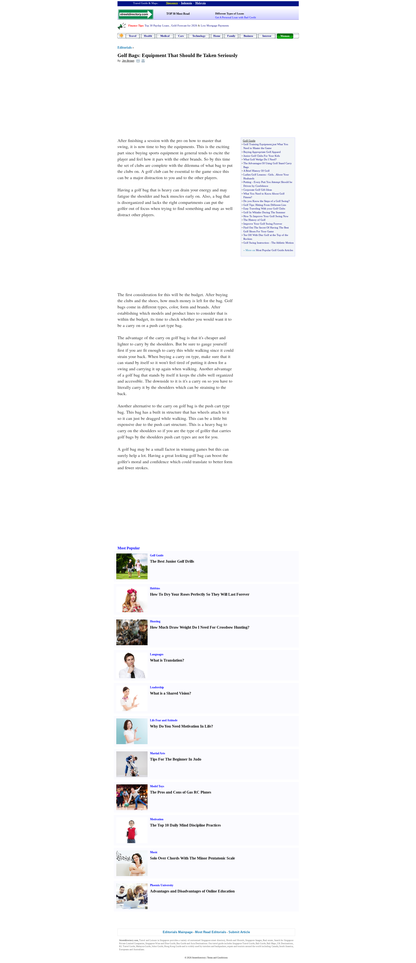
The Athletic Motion (282, 242)
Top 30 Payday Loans (157, 25)
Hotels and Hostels (235, 940)
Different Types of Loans (229, 13)
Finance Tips (135, 25)
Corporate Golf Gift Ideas (257, 189)
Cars (181, 35)
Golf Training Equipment (257, 144)
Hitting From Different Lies (270, 204)
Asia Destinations (199, 943)
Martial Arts (157, 753)
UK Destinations (285, 943)
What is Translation (166, 660)
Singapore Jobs (152, 949)
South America (286, 946)
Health (148, 35)
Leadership (157, 687)
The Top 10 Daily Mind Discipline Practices (185, 825)
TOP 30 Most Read (178, 13)
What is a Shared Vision (169, 693)
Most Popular (128, 548)
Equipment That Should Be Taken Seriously (190, 55)
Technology (199, 35)
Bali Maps (271, 943)
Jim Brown (128, 60)
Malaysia (200, 2)
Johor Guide (157, 946)
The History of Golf (254, 219)
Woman (284, 35)
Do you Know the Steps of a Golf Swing (265, 201)
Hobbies (155, 588)
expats (230, 946)
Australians (138, 949)
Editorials (124, 47)
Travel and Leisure (148, 940)
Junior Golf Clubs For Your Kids (261, 155)
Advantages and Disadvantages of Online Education (192, 891)
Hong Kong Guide (173, 946)
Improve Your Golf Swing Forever (262, 223)
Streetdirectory (199, 957)
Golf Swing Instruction (256, 242)
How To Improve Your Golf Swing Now (265, 216)
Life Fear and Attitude (163, 720)
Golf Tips (248, 204)
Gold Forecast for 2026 (184, 25)
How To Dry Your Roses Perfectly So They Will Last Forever (199, 594)
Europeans (124, 949)
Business (248, 35)
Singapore (172, 2)
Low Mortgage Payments (215, 25)
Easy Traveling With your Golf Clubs (264, 208)
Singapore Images (253, 940)
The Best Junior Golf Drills (172, 561)
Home (216, 35)
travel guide (218, 943)
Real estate (268, 940)
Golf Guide (156, 555)
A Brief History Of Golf (256, 170)
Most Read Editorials (210, 932)
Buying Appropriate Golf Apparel (262, 151)
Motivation (156, 819)
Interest (266, 35)
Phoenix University (161, 885)
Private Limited (126, 943)
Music (153, 852)
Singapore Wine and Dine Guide (160, 943)
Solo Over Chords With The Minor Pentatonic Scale (192, 858)
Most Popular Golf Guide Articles (274, 250)
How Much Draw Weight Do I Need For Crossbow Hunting (198, 627)
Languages (156, 654)
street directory (218, 940)
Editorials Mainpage (178, 932)
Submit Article (239, 932)
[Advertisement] (156, 101)
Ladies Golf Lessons (254, 174)
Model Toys (157, 786)
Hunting (155, 621)
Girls (270, 174)
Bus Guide (181, 943)
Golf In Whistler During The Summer (264, 212)
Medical (164, 35)
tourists (241, 946)
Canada (275, 946)
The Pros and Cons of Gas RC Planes (180, 792)
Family (231, 35)
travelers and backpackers (214, 946)
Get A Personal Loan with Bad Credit (235, 17)
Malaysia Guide (143, 946)
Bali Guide (261, 943)
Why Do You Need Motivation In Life (180, 726)
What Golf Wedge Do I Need (259, 159)
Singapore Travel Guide (244, 943)
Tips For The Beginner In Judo (175, 759)
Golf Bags (128, 55)
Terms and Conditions (217, 957)
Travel (132, 35)
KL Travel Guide (127, 946)
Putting (247, 182)
